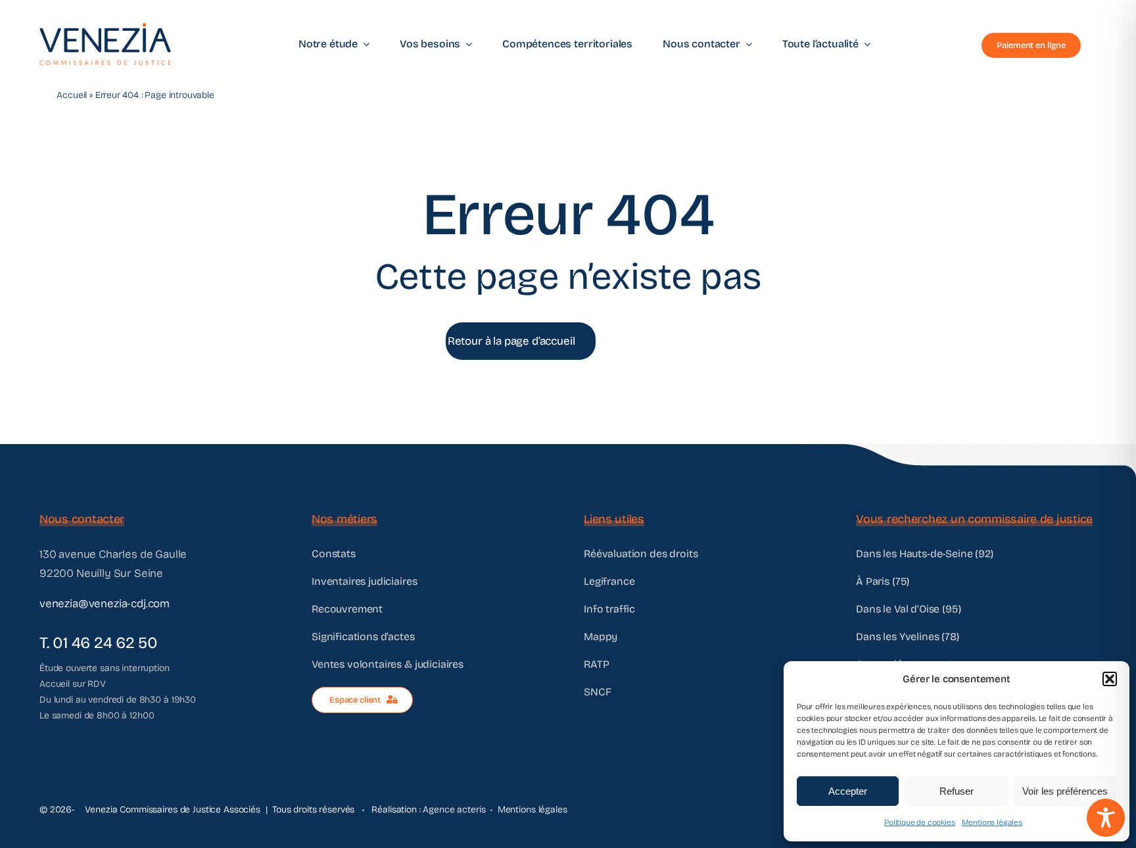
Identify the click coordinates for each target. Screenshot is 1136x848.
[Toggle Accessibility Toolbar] (1105, 817)
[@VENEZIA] (105, 29)
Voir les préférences (1065, 791)
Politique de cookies (919, 822)
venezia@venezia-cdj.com (104, 604)
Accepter (847, 791)
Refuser (956, 791)
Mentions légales (992, 822)
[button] (1109, 679)
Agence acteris (454, 809)
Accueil (72, 95)
